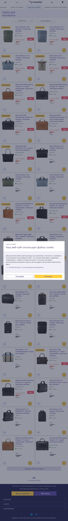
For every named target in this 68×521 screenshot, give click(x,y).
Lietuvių (8, 244)
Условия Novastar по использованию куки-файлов (25, 267)
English (14, 244)
